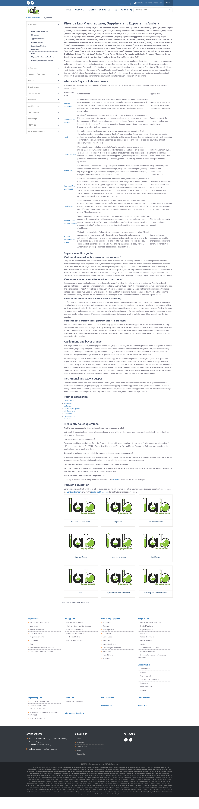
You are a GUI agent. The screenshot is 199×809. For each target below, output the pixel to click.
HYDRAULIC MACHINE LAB (39, 709)
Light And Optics (37, 42)
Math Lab (91, 769)
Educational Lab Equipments (139, 771)
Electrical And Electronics (40, 31)
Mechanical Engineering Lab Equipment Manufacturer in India (55, 771)
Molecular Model (146, 687)
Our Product (36, 18)
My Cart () (126, 10)
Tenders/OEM (82, 746)
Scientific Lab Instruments (79, 773)
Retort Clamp (108, 655)
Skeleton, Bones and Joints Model (78, 626)
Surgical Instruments (147, 651)
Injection (143, 644)
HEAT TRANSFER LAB (37, 719)
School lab (83, 769)
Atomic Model (145, 669)
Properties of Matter (38, 46)
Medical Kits (144, 633)
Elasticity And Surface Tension (42, 60)
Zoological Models (73, 637)
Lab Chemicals (33, 112)
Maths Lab (32, 100)
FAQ (115, 10)
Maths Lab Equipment (74, 702)
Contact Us (104, 10)
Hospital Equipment (147, 630)
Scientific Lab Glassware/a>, (62, 773)
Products (79, 10)
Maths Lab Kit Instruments (157, 771)
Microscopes (114, 769)
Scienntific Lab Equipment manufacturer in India (130, 767)
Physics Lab (32, 24)
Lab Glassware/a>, (47, 773)
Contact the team (74, 492)
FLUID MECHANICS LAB (38, 705)
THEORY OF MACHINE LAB (39, 702)
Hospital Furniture (146, 626)
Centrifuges (107, 637)
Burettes (143, 672)
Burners (106, 626)
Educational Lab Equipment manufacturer (73, 767)
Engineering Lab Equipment (128, 769)
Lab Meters (35, 50)
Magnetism (35, 35)
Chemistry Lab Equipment (149, 679)
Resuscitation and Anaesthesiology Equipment (152, 656)
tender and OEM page (100, 492)
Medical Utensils (146, 640)
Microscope (32, 119)
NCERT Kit (32, 125)
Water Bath (107, 651)
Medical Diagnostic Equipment (151, 622)
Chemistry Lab (33, 87)
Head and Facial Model (74, 630)
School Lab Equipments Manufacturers (88, 771)
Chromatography (146, 676)
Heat (33, 53)
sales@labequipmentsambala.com (44, 749)
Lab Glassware (33, 106)
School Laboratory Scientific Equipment (100, 767)
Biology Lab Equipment (74, 640)
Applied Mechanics (37, 39)
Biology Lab (32, 68)
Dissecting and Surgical (75, 633)
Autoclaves (107, 622)
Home (68, 10)
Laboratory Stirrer (109, 644)
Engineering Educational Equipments (149, 769)
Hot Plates (107, 633)
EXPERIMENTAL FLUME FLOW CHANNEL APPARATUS (43, 714)
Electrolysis (144, 683)
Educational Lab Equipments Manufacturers (115, 771)
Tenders (92, 10)
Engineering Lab (34, 93)
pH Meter (143, 690)
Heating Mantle (108, 630)
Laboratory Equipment (36, 74)
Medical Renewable (147, 637)
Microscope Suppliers (36, 131)
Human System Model (74, 622)
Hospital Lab (32, 80)
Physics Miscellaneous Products (42, 57)
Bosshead (106, 658)
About (168, 3)
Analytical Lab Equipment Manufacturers (65, 769)
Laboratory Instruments (112, 648)
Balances (106, 640)
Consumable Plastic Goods (149, 648)
